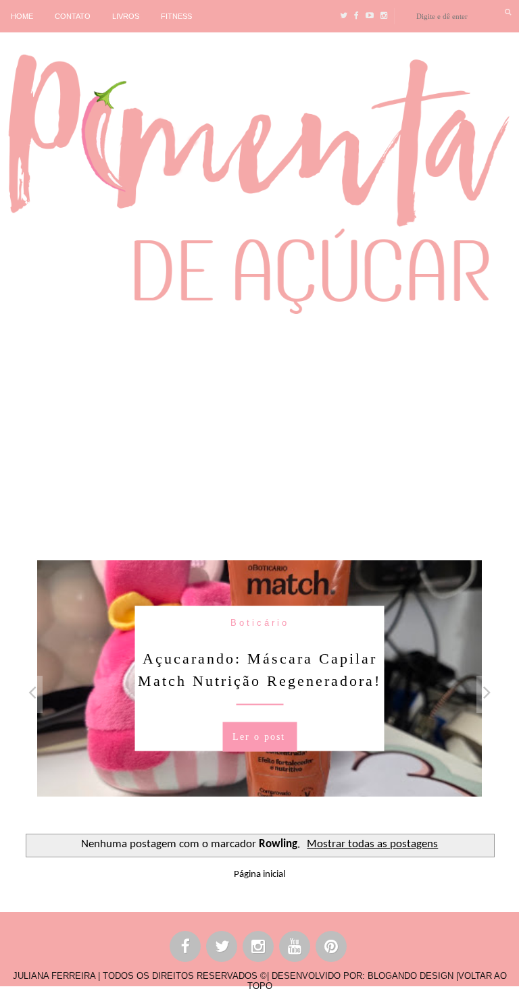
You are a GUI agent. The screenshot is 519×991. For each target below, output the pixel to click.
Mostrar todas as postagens (372, 844)
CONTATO (73, 16)
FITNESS (176, 16)
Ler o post (405, 758)
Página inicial (259, 874)
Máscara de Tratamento (406, 622)
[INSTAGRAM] (259, 949)
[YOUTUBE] (295, 949)
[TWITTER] (222, 949)
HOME (22, 16)
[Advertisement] (259, 435)
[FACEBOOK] (186, 949)
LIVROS (125, 16)
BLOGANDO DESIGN (410, 976)
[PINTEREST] (332, 949)
